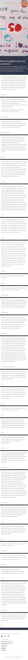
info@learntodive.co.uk (7, 641)
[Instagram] (8, 636)
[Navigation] (1, 3)
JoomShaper (11, 656)
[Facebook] (6, 636)
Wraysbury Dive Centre (13, 3)
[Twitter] (3, 636)
